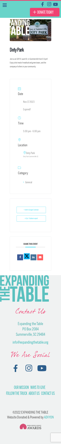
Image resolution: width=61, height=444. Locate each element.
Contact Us (48, 393)
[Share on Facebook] (20, 257)
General (28, 182)
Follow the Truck (16, 393)
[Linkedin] (33, 257)
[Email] (40, 257)
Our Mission (21, 387)
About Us (34, 393)
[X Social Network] (27, 256)
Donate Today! (45, 12)
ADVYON (49, 417)
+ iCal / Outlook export (31, 218)
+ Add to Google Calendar (31, 210)
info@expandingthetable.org (30, 342)
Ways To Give (37, 387)
